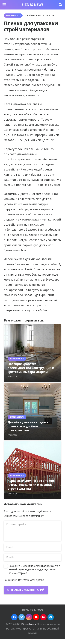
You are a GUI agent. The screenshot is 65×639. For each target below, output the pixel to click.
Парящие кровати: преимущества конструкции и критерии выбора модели (31, 368)
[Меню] (4, 5)
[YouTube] (36, 617)
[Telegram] (50, 617)
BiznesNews (28, 624)
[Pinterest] (43, 617)
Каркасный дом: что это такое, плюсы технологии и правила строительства (31, 484)
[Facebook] (14, 617)
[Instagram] (29, 617)
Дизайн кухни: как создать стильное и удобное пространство (28, 426)
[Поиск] (60, 4)
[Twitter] (21, 617)
